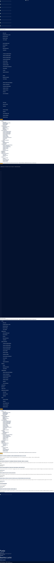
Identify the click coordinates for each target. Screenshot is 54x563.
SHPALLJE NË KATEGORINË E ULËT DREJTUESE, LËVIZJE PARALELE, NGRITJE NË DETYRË (12, 467)
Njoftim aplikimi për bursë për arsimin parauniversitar (8, 472)
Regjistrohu (4, 106)
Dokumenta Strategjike (6, 77)
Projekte (4, 75)
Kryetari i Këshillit (5, 61)
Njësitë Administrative (6, 48)
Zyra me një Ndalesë (5, 93)
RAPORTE (4, 91)
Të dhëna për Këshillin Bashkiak (7, 53)
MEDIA (2, 107)
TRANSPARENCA (3, 80)
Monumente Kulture (5, 36)
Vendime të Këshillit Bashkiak (7, 55)
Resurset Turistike (5, 38)
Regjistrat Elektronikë (6, 72)
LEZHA (2, 31)
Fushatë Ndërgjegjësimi (3, 483)
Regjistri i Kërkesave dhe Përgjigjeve (7, 82)
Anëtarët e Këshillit (5, 62)
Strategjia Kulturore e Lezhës (6, 34)
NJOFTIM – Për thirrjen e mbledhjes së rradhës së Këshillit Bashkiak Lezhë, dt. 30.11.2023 (13, 455)
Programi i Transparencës (6, 84)
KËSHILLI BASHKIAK (4, 51)
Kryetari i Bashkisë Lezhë (6, 43)
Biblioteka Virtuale (5, 117)
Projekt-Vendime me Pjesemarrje (7, 66)
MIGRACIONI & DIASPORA (4, 100)
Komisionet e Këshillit (6, 64)
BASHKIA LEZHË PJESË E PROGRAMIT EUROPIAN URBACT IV (8, 488)
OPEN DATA (3, 97)
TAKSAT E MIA (3, 98)
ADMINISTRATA (3, 41)
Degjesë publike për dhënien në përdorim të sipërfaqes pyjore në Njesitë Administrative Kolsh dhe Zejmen (15, 478)
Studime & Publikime (5, 115)
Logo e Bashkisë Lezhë (6, 113)
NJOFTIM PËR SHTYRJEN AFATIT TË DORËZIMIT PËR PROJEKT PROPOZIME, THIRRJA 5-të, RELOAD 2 (14, 461)
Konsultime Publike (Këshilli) (6, 59)
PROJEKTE (2, 73)
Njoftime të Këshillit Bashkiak (7, 57)
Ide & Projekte (5, 78)
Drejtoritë (4, 46)
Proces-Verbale (5, 68)
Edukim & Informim (5, 104)
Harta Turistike (5, 39)
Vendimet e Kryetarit (5, 88)
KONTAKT (1, 119)
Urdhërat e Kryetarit (5, 89)
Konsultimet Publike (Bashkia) (7, 86)
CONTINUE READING (2, 458)
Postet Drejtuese (5, 45)
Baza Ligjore (4, 102)
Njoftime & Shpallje (5, 109)
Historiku (4, 70)
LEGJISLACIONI (3, 95)
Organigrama (4, 50)
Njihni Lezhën (4, 33)
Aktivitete (4, 111)
